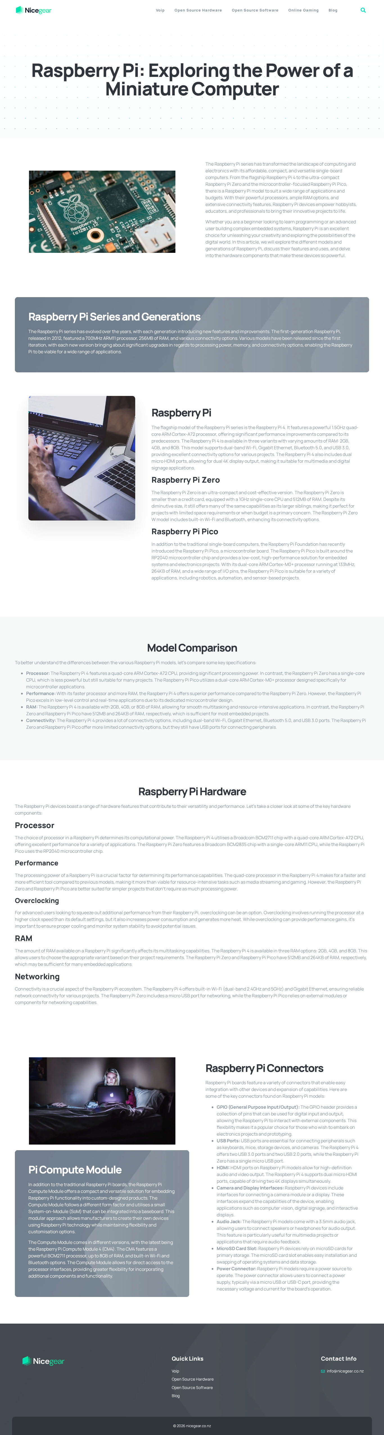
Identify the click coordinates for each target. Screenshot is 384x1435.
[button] (363, 10)
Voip (160, 10)
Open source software (255, 10)
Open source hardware (198, 10)
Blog (333, 10)
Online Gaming (303, 10)
